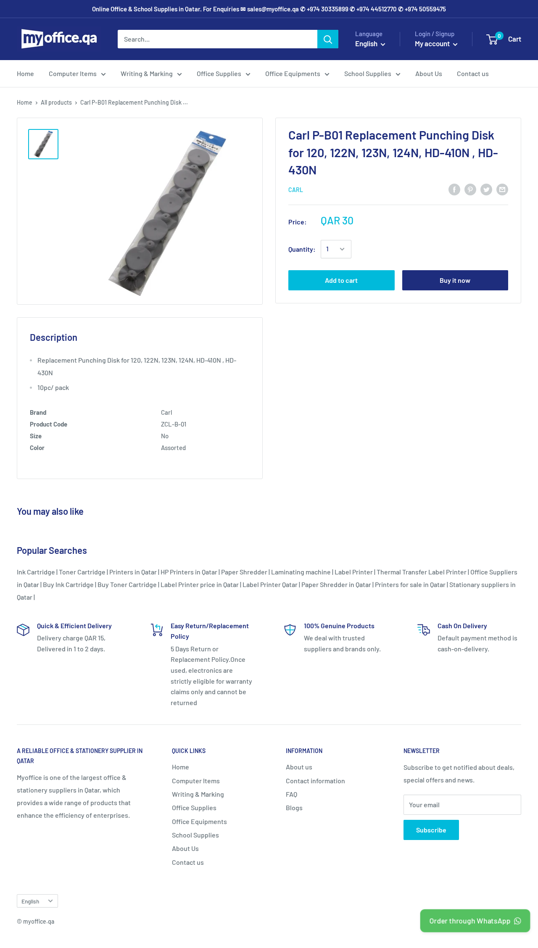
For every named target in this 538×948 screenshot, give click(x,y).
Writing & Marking (147, 73)
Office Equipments (292, 73)
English (30, 901)
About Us (428, 73)
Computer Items (73, 73)
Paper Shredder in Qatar (336, 584)
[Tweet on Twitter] (486, 188)
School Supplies (367, 73)
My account (433, 43)
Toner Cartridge (82, 572)
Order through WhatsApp (470, 920)
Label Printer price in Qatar (200, 584)
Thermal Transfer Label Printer (422, 572)
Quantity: (302, 249)
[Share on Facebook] (454, 188)
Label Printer (354, 572)
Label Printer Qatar (270, 584)
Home (25, 73)
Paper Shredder (244, 572)
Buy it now (455, 280)
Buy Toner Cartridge (127, 584)
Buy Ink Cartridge (68, 584)
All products (56, 102)
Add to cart (341, 280)
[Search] (327, 39)
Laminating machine (301, 572)
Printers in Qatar (133, 572)
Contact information (315, 781)
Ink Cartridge (36, 572)
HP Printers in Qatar (189, 572)
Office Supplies (219, 73)
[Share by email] (502, 188)
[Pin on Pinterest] (470, 188)
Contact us (473, 73)
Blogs (294, 807)
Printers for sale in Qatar (410, 584)
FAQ (291, 794)
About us (299, 767)
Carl (295, 189)
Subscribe (431, 830)
